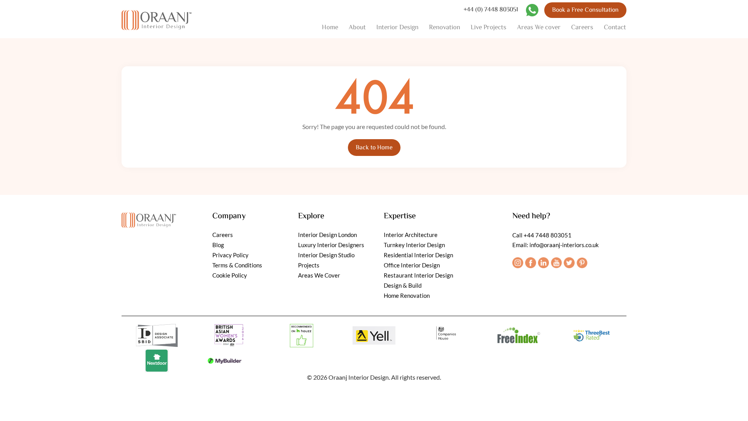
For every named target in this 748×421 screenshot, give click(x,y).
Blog (218, 244)
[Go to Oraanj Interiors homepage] (149, 218)
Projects (308, 265)
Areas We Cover (319, 275)
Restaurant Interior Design (418, 275)
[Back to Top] (733, 406)
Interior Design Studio (326, 254)
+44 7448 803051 (548, 235)
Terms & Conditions (237, 265)
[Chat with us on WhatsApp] (532, 10)
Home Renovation (407, 295)
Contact (615, 28)
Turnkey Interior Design (414, 244)
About (357, 28)
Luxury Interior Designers (331, 244)
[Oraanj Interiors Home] (157, 19)
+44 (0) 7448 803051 (491, 10)
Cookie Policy (229, 275)
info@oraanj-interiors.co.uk (564, 244)
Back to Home (374, 148)
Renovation (444, 28)
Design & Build (403, 285)
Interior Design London (327, 234)
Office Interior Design (412, 265)
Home (330, 28)
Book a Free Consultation (585, 10)
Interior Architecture (411, 234)
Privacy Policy (230, 254)
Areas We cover (539, 28)
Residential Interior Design (418, 254)
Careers (582, 28)
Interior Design (397, 28)
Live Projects (488, 28)
